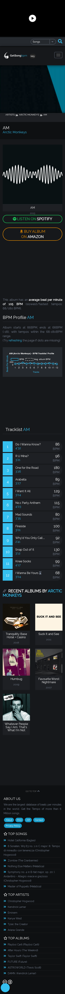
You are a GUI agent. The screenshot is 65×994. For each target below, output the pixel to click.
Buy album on (33, 234)
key (33, 56)
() (22, 840)
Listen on (34, 219)
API (28, 820)
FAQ (19, 820)
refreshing (15, 340)
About (9, 820)
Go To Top (31, 791)
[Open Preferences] (5, 987)
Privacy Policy (13, 825)
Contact (39, 820)
